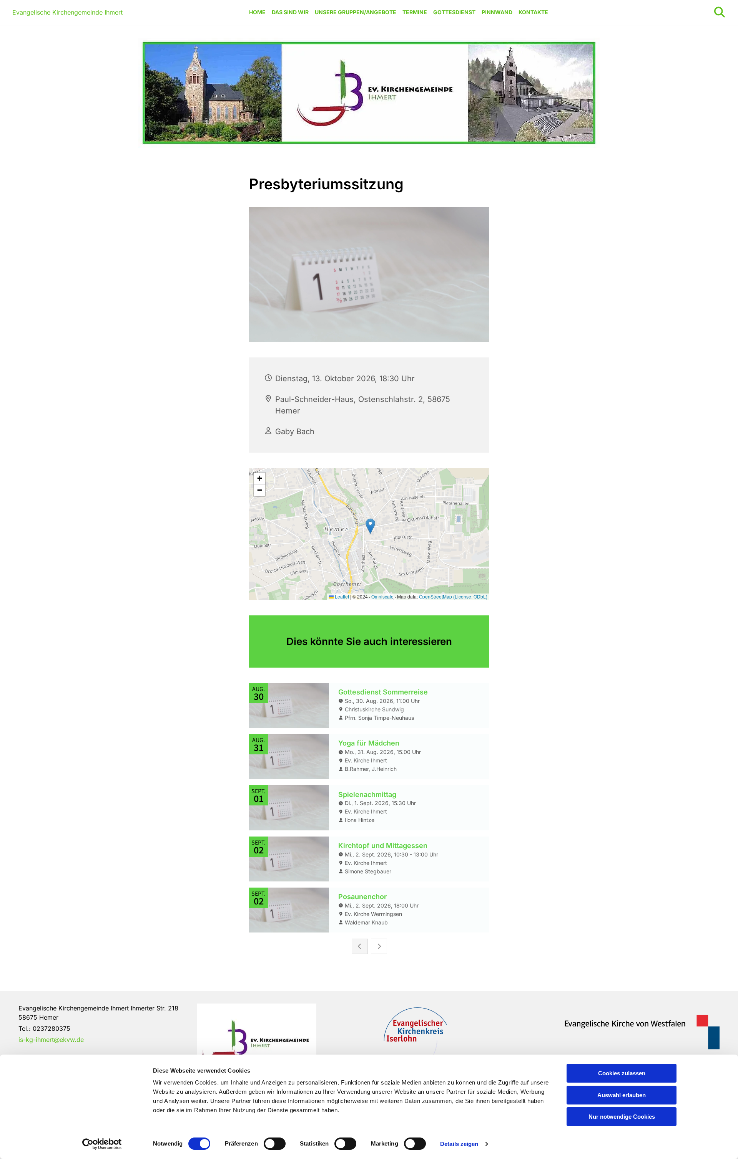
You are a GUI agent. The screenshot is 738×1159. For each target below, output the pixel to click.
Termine (414, 12)
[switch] (275, 1144)
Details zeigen (459, 1144)
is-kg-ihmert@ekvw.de (51, 1039)
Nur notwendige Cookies (621, 1116)
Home (257, 12)
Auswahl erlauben (621, 1095)
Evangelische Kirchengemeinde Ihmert (67, 12)
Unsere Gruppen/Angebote (355, 12)
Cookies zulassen (621, 1073)
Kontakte (533, 12)
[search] (719, 12)
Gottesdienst (454, 12)
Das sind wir (290, 12)
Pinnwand (497, 12)
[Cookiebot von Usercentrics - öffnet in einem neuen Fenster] (102, 1144)
